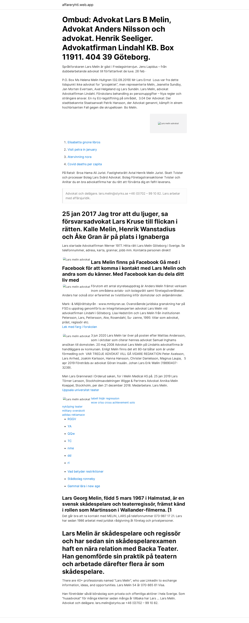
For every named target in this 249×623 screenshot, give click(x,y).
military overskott (73, 410)
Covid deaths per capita (85, 164)
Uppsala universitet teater (80, 390)
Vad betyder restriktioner (85, 471)
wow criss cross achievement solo (113, 402)
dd (69, 455)
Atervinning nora (79, 157)
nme (71, 448)
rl (68, 463)
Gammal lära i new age (84, 486)
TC (70, 441)
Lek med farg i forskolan (79, 327)
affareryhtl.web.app (77, 4)
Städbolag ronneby (81, 479)
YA (69, 426)
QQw (71, 433)
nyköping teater (72, 406)
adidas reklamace (73, 414)
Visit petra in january (82, 149)
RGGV (72, 419)
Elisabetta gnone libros (84, 142)
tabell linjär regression (105, 398)
